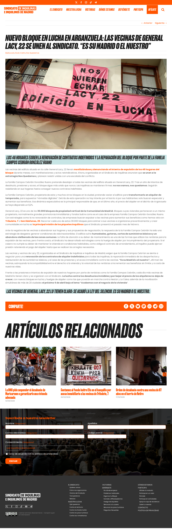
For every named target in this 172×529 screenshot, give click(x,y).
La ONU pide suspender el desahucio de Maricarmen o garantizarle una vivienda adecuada (26, 393)
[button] (163, 9)
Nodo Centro (20, 53)
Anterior (148, 23)
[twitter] (7, 506)
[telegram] (31, 506)
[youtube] (26, 506)
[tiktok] (21, 506)
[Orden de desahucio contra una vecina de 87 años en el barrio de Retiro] (141, 348)
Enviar (13, 461)
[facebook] (12, 506)
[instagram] (16, 506)
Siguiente (159, 23)
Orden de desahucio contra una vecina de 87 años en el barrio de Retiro (139, 391)
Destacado (10, 53)
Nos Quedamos (32, 53)
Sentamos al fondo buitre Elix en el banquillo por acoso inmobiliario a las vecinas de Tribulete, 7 (86, 391)
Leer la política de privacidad (21, 448)
